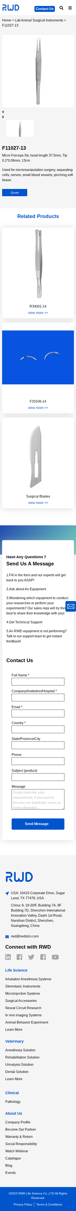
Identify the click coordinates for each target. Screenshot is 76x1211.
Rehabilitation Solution (22, 1057)
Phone (17, 755)
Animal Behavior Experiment (26, 1022)
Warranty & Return (19, 1136)
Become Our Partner (20, 1129)
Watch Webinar (16, 1151)
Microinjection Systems (22, 993)
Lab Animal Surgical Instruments (39, 20)
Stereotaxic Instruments (22, 986)
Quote (15, 192)
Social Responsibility (21, 1144)
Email (17, 707)
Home (6, 20)
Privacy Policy (23, 1204)
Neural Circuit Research (23, 1008)
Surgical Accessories (21, 1001)
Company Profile (17, 1122)
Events (10, 1173)
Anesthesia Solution (20, 1050)
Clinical (12, 1093)
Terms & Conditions (49, 1204)
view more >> (38, 313)
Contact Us (45, 9)
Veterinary (14, 1041)
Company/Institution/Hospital (34, 691)
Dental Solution (16, 1072)
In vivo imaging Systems (23, 1015)
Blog (8, 1165)
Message (18, 786)
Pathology (12, 1101)
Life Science (16, 970)
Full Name (20, 675)
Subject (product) (24, 770)
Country (19, 723)
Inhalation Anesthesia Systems (28, 979)
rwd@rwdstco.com (25, 936)
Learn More (13, 1029)
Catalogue (13, 1158)
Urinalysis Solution (19, 1064)
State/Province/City (26, 739)
